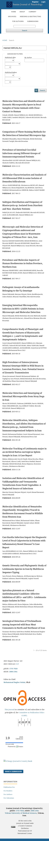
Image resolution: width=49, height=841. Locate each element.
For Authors (18, 21)
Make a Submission (13, 771)
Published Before (11, 72)
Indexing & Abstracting (30, 16)
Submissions (32, 21)
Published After (10, 57)
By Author (28, 57)
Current (32, 12)
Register (35, 2)
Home (13, 12)
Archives (12, 16)
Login (43, 2)
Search (24, 30)
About (22, 12)
